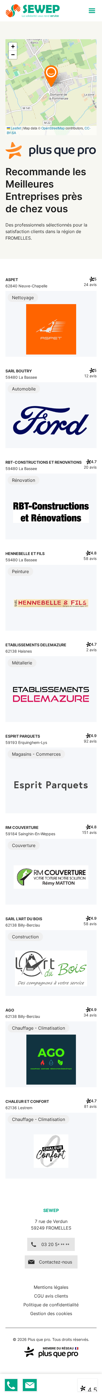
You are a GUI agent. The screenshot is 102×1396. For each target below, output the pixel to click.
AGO (9, 1010)
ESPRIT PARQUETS (22, 736)
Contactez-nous (55, 1262)
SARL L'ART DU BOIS (23, 918)
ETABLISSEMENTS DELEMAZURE (35, 644)
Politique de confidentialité (51, 1304)
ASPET (11, 279)
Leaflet (15, 128)
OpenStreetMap (53, 128)
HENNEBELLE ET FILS (25, 553)
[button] (92, 10)
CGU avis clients (51, 1296)
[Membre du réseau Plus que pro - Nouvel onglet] (51, 1352)
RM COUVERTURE (22, 827)
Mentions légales (51, 1287)
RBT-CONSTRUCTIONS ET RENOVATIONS (43, 462)
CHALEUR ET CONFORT (27, 1101)
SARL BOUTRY (18, 371)
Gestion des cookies (51, 1313)
